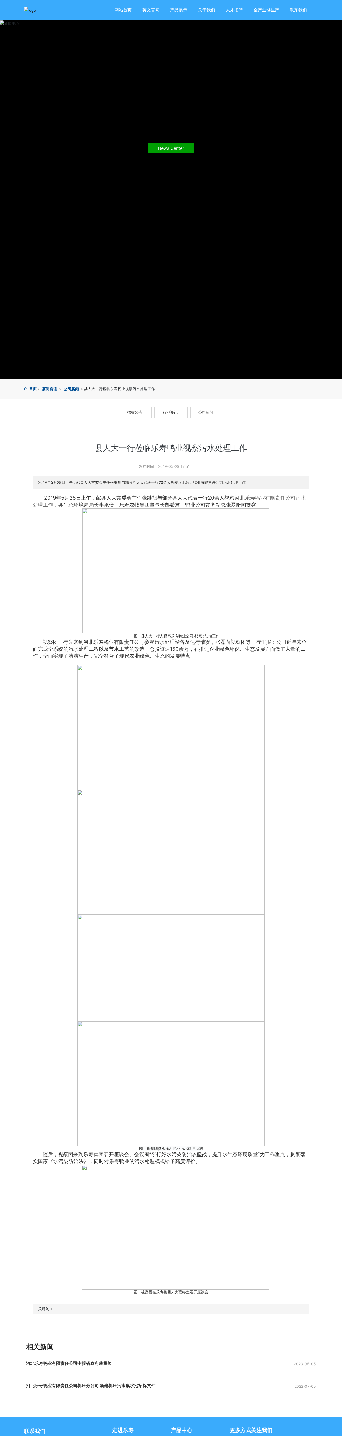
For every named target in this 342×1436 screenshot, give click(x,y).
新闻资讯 (49, 389)
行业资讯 (170, 412)
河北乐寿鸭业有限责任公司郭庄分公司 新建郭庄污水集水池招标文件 (91, 1385)
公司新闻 (71, 389)
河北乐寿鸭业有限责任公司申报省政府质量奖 (69, 1363)
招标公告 (134, 412)
